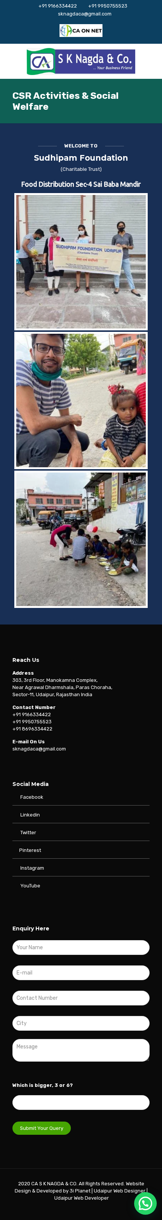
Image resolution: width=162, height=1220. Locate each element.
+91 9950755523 (107, 6)
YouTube (29, 886)
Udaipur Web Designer (119, 1191)
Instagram (31, 868)
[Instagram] (106, 1208)
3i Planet (81, 1191)
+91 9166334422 (57, 6)
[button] (145, 1203)
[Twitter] (66, 1208)
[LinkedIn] (86, 1208)
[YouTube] (76, 1208)
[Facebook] (56, 1208)
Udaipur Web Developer (81, 1198)
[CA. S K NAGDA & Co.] (81, 61)
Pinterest (30, 850)
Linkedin (30, 815)
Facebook (31, 797)
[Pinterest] (96, 1208)
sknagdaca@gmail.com (85, 14)
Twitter (28, 832)
